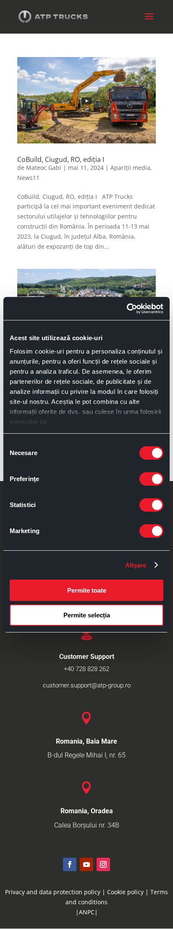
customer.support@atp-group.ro (87, 685)
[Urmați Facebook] (69, 864)
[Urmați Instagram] (103, 864)
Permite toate (86, 590)
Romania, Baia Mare (86, 741)
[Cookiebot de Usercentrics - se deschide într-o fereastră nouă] (126, 308)
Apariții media (130, 168)
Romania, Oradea (86, 811)
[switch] (151, 479)
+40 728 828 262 (86, 669)
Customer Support (86, 657)
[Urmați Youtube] (86, 864)
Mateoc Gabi (43, 168)
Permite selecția (86, 615)
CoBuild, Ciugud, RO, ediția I (60, 159)
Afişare (136, 565)
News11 (28, 178)
